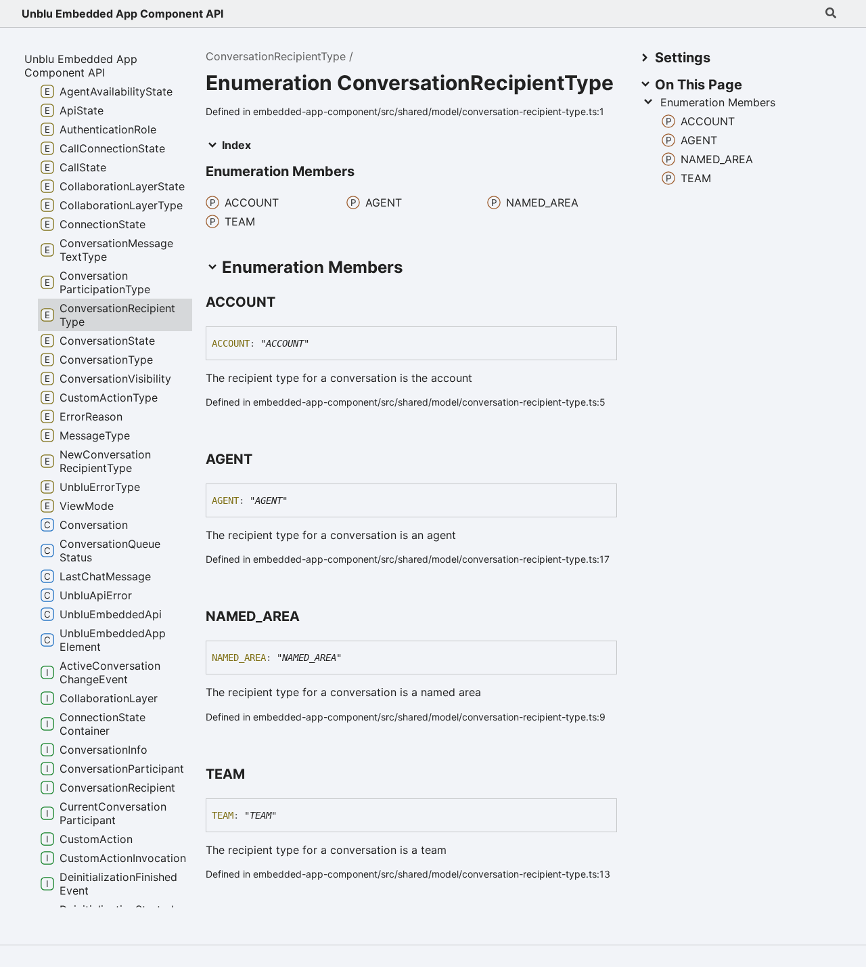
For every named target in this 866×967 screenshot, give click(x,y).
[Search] (830, 13)
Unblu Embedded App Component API (122, 13)
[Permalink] (287, 302)
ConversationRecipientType (276, 56)
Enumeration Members (717, 102)
